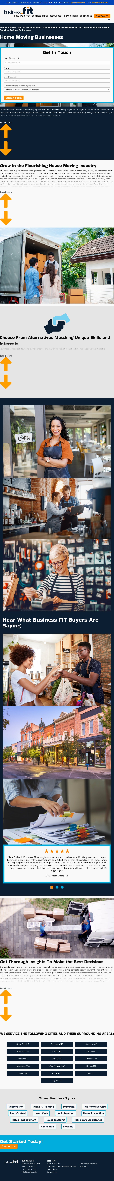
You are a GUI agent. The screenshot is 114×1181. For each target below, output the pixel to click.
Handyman (47, 1126)
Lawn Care (41, 1113)
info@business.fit (100, 2)
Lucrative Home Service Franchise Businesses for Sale (68, 27)
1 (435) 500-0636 (77, 2)
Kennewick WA (23, 1066)
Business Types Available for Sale (23, 27)
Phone (6, 68)
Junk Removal (65, 1113)
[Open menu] (109, 19)
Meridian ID (57, 1051)
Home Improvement (24, 1120)
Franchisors (52, 1169)
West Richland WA (57, 1066)
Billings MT (91, 1066)
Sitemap (83, 1166)
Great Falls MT (22, 1044)
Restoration (15, 1106)
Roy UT (91, 1073)
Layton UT (57, 1081)
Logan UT (22, 1073)
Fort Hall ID (57, 1059)
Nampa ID (22, 1059)
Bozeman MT (57, 1044)
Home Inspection (93, 1113)
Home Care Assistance (88, 1120)
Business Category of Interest (19, 86)
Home (3, 27)
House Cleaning (55, 1120)
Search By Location (88, 1164)
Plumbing (68, 1106)
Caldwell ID (91, 1051)
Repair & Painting (43, 1106)
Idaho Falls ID (23, 1051)
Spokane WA (91, 1044)
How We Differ (53, 1164)
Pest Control (18, 1113)
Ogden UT (57, 1073)
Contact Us (9, 1146)
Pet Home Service (95, 1106)
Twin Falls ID (91, 1059)
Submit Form (14, 98)
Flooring (68, 1126)
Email (10, 77)
